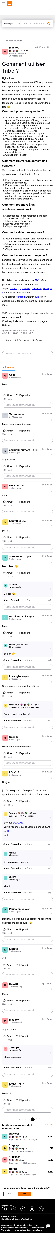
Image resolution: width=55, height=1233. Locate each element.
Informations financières (27, 1225)
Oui (24, 1194)
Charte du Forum (8, 1216)
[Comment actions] (52, 380)
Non (9, 1194)
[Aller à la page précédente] (20, 1119)
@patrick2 (25, 288)
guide (38, 296)
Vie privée (5, 1230)
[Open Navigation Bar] (4, 3)
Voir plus (49, 1124)
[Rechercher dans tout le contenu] (48, 23)
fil (8, 830)
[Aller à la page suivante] (39, 1119)
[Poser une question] (48, 1226)
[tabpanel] (27, 746)
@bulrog (14, 288)
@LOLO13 (18, 822)
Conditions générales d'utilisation (16, 1219)
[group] (6, 333)
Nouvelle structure (13, 40)
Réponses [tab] (8, 367)
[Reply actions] (50, 589)
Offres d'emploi (39, 1227)
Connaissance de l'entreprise (14, 1227)
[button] (6, 600)
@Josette (37, 288)
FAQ (36, 280)
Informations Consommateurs (28, 1230)
